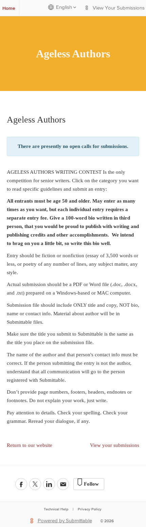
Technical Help (56, 509)
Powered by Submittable (65, 520)
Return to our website (29, 445)
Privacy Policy (90, 509)
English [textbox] (64, 7)
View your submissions (114, 445)
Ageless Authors (73, 54)
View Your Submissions (119, 8)
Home (8, 8)
